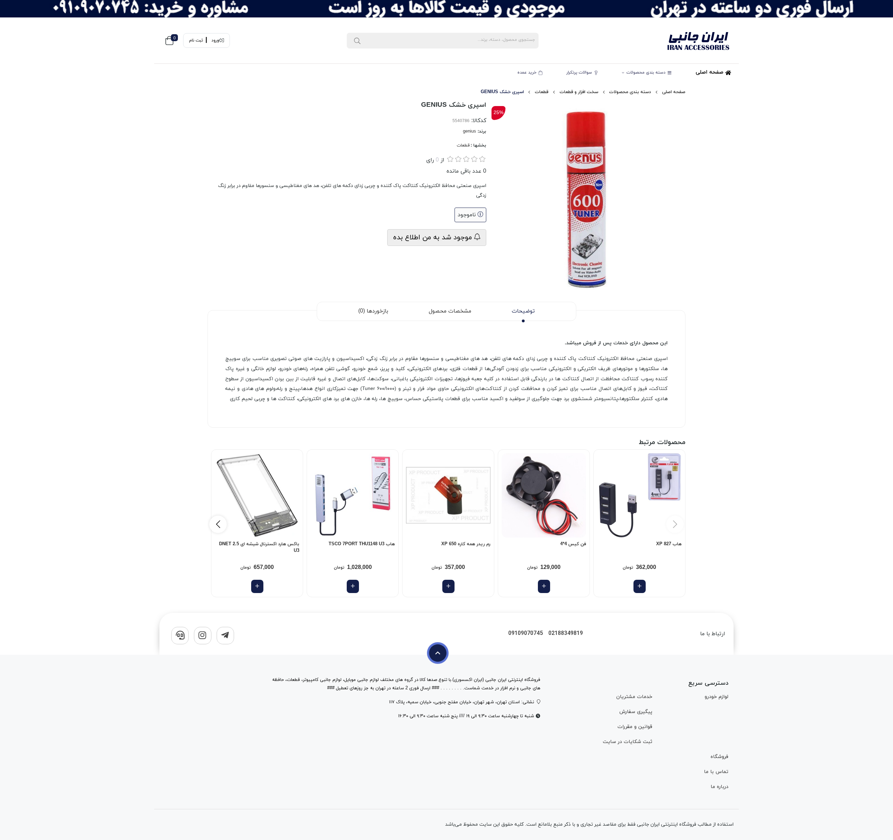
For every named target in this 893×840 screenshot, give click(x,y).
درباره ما (719, 786)
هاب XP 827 (669, 544)
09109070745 (525, 633)
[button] (218, 524)
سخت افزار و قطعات (579, 92)
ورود (215, 40)
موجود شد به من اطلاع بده (433, 237)
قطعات (541, 92)
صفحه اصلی (710, 72)
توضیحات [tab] (523, 311)
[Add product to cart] (639, 586)
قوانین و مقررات (634, 726)
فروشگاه (719, 756)
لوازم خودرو (716, 696)
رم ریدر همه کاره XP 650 (465, 544)
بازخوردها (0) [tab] (373, 311)
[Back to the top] (437, 653)
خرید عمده (527, 72)
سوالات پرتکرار (579, 72)
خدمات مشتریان (634, 696)
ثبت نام (196, 40)
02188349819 (565, 633)
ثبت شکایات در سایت (627, 741)
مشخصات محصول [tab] (450, 311)
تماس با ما (716, 771)
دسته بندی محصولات (646, 72)
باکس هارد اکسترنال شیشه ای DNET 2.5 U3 (259, 547)
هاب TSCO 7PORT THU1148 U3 (362, 544)
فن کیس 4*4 (573, 544)
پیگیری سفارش (635, 711)
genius (469, 131)
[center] (357, 40)
